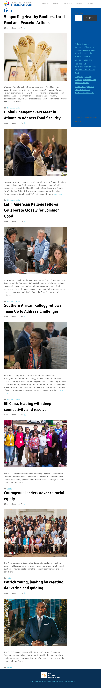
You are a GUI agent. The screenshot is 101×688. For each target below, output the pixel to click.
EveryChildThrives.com (67, 681)
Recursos (67, 4)
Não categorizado (13, 108)
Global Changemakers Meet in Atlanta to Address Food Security (84, 90)
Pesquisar (79, 13)
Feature (9, 489)
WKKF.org (55, 681)
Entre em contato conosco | (35, 681)
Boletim (48, 681)
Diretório (79, 4)
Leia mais (58, 194)
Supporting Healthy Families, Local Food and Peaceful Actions (85, 80)
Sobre (44, 4)
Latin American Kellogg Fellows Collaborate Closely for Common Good (32, 210)
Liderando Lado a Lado (85, 60)
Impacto (55, 4)
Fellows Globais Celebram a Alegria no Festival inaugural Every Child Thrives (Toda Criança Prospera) (85, 50)
